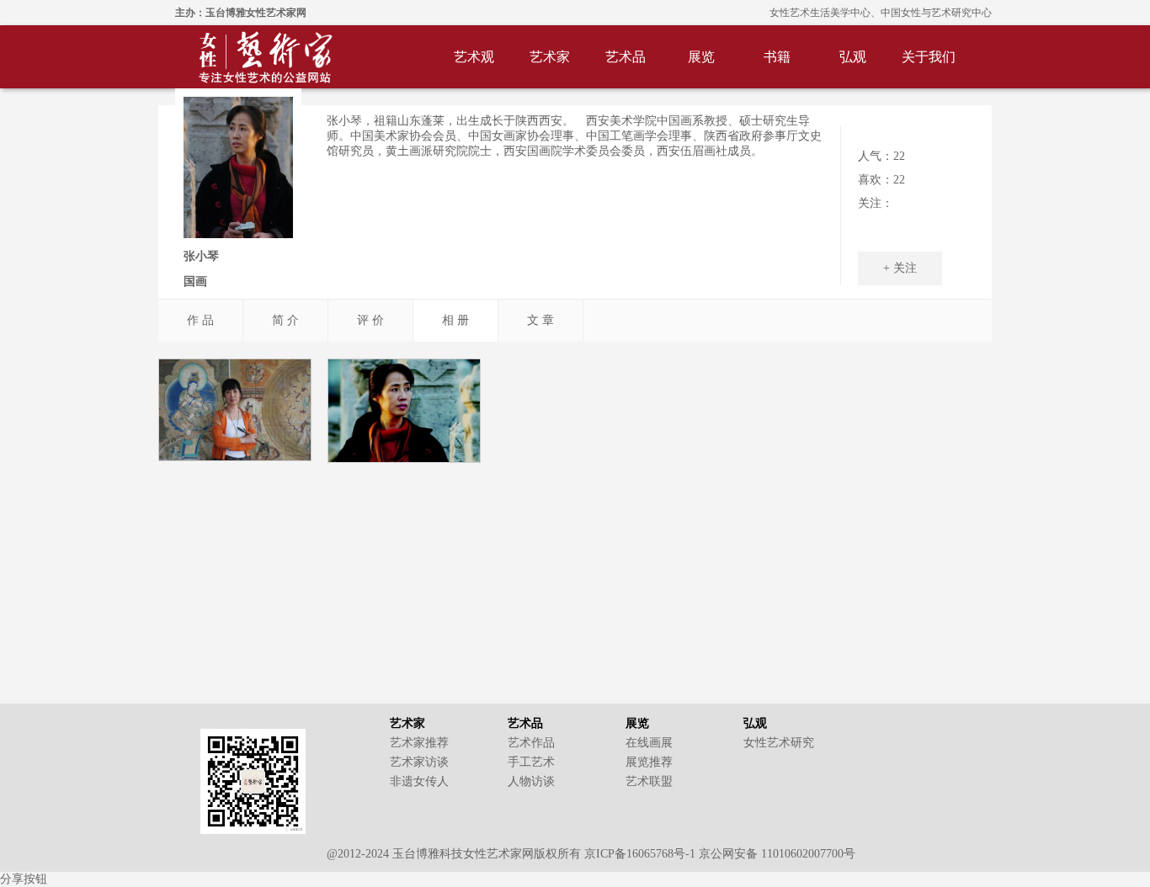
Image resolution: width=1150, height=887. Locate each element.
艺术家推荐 (419, 742)
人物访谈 (531, 781)
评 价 (370, 320)
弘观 (852, 57)
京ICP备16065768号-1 (639, 853)
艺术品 (625, 57)
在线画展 (649, 742)
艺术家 (550, 57)
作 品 (200, 320)
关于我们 (929, 57)
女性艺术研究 (778, 742)
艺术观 (474, 57)
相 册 (455, 320)
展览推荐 (649, 762)
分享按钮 (23, 879)
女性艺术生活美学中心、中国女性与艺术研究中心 (880, 13)
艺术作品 (531, 742)
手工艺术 (531, 762)
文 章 (540, 320)
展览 (701, 57)
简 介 (285, 320)
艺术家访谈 (419, 762)
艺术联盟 (649, 781)
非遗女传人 (419, 781)
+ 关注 (900, 268)
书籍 (777, 57)
